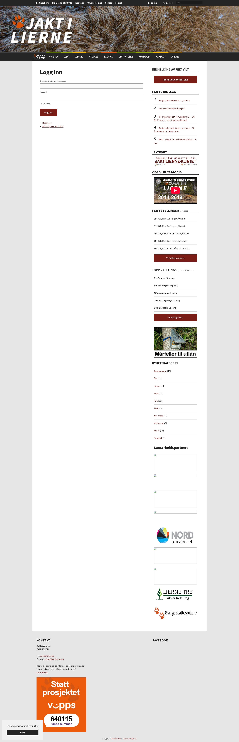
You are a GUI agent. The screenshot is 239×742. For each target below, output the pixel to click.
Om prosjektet (94, 2)
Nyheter (53, 56)
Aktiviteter (126, 56)
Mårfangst (159, 423)
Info (156, 400)
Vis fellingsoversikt (175, 258)
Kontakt (79, 2)
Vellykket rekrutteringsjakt (172, 108)
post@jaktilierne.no (54, 659)
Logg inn (152, 2)
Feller (156, 393)
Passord (43, 92)
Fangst (79, 56)
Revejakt (158, 438)
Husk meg (46, 103)
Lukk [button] (22, 732)
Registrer (167, 2)
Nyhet (157, 430)
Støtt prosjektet (113, 2)
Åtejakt (93, 56)
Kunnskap (144, 56)
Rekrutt (161, 56)
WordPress (116, 738)
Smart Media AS (130, 738)
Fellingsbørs (42, 2)
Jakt (156, 408)
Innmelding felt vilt (62, 2)
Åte (155, 378)
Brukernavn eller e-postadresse (53, 81)
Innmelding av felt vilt (175, 79)
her (36, 726)
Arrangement (160, 371)
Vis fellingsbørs (175, 317)
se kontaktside (47, 655)
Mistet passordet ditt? (52, 126)
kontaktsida (42, 672)
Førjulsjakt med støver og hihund (174, 100)
